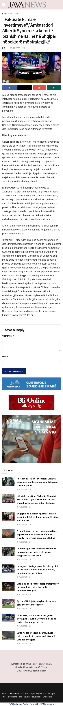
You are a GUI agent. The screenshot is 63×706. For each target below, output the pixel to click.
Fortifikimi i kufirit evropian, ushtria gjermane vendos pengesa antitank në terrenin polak (37, 482)
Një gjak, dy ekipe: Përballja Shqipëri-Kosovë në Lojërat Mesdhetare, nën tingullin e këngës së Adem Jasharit (37, 499)
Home (4, 14)
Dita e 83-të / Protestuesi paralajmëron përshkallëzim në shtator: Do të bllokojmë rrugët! (38, 587)
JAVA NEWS (14, 693)
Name (5, 356)
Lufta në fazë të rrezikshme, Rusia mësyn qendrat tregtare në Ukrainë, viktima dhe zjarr (36, 636)
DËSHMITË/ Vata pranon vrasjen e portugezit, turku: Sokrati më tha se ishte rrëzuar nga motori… (36, 619)
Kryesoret (14, 14)
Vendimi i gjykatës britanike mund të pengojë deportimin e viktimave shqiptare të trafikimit (36, 552)
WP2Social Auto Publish (19, 704)
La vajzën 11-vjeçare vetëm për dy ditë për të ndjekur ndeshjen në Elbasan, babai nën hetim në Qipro (37, 569)
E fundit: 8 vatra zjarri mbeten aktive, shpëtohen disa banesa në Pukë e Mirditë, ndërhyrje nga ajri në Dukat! (37, 534)
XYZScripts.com (47, 704)
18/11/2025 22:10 (17, 48)
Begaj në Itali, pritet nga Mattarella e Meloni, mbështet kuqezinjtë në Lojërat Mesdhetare (38, 517)
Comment (8, 335)
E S (3, 48)
